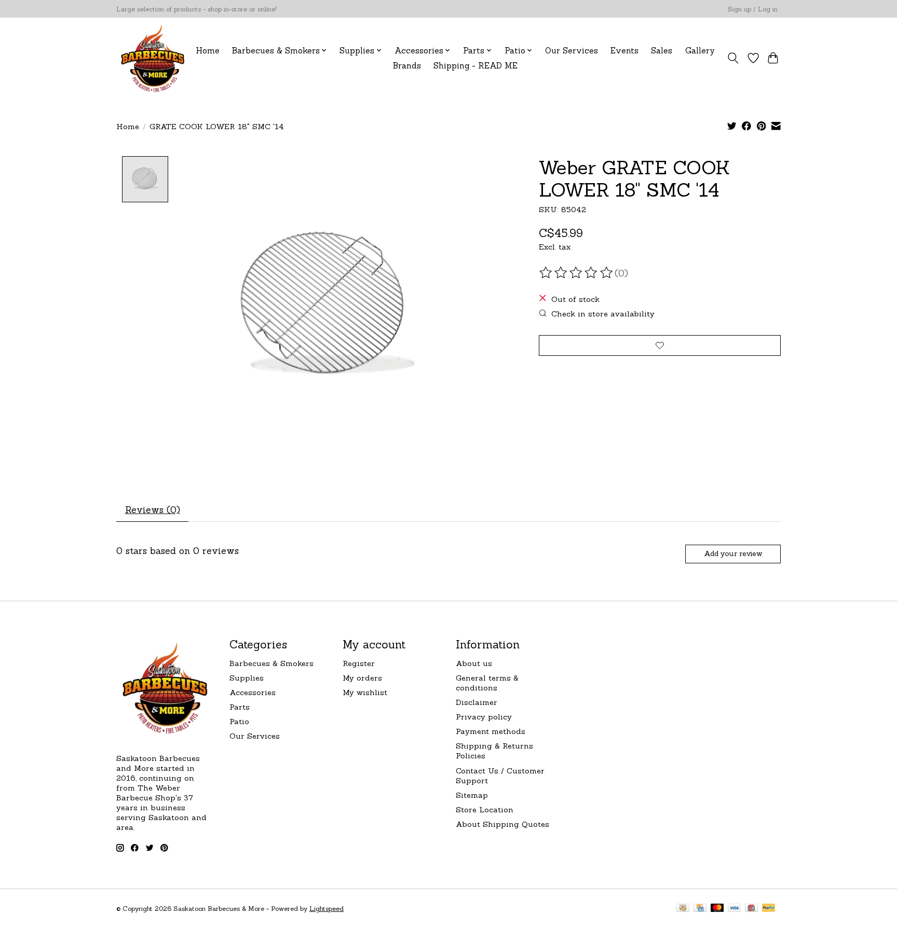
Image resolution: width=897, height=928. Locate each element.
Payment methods (490, 731)
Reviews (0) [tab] (152, 510)
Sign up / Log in (753, 9)
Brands (407, 66)
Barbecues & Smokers (271, 663)
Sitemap (472, 795)
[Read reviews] (577, 273)
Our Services (571, 51)
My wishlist (365, 692)
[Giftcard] (751, 908)
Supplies (246, 678)
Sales (661, 51)
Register (359, 663)
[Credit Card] (700, 908)
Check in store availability (603, 313)
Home (208, 51)
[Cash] (682, 908)
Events (624, 51)
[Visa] (734, 908)
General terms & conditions (487, 682)
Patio (239, 721)
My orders (362, 678)
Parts (239, 707)
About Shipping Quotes (502, 824)
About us (474, 663)
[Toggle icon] (733, 58)
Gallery (700, 51)
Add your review (733, 553)
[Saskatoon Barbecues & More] (153, 57)
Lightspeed (326, 908)
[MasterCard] (717, 908)
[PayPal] (769, 908)
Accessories (252, 692)
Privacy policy (484, 717)
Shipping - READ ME (475, 66)
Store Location (484, 809)
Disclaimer (476, 702)
